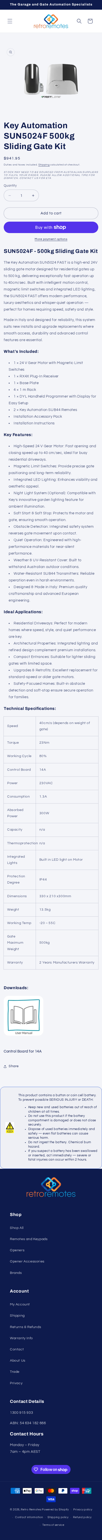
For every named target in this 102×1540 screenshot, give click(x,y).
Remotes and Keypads (29, 1239)
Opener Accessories (27, 1261)
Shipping (44, 164)
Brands (16, 1273)
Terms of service (53, 1525)
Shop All (17, 1228)
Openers (17, 1250)
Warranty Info (21, 1338)
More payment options (51, 239)
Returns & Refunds (25, 1327)
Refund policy (82, 1517)
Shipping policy (58, 1517)
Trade (15, 1372)
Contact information (29, 1517)
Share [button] (14, 1066)
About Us (18, 1360)
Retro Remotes (31, 1509)
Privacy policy (82, 1509)
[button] (9, 21)
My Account (20, 1304)
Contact (17, 1349)
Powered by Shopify (55, 1509)
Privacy (16, 1383)
